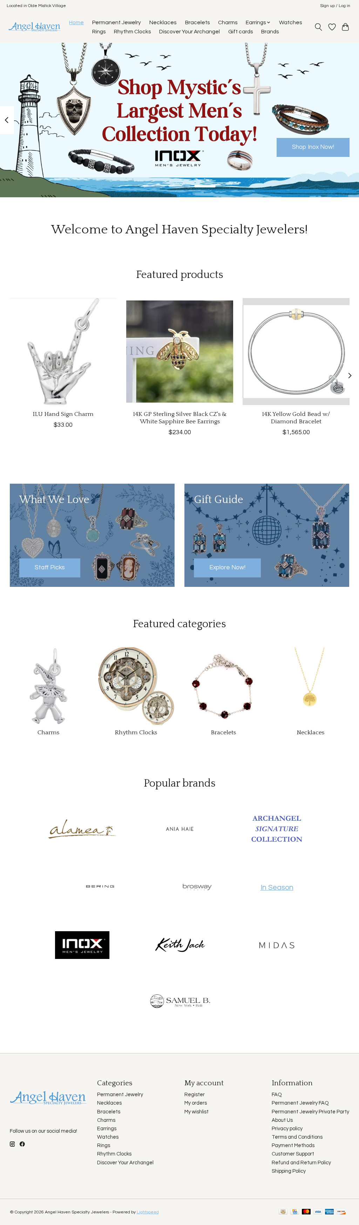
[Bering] (100, 887)
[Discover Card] (341, 1212)
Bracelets (197, 22)
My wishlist (196, 1111)
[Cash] (283, 1212)
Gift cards (240, 31)
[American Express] (329, 1212)
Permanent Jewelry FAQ (300, 1103)
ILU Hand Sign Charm (63, 414)
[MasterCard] (306, 1212)
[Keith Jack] (179, 945)
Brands (270, 31)
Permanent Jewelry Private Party (310, 1111)
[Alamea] (82, 829)
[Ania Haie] (179, 829)
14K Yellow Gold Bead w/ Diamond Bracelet (296, 418)
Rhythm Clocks (132, 31)
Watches (290, 22)
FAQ (277, 1094)
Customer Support (293, 1154)
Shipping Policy (289, 1171)
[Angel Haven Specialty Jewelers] (34, 27)
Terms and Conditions (297, 1137)
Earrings (106, 1128)
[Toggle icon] (318, 27)
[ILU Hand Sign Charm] (63, 351)
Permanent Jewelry (116, 22)
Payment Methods (293, 1145)
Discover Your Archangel (189, 31)
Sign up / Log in (335, 6)
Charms (227, 22)
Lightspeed (148, 1212)
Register (194, 1094)
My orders (195, 1103)
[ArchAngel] (277, 829)
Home (76, 22)
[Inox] (82, 945)
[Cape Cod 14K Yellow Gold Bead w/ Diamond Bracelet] (296, 351)
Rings (99, 31)
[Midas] (277, 945)
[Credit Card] (294, 1212)
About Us (282, 1120)
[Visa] (318, 1212)
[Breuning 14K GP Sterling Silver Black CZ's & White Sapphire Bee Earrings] (179, 351)
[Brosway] (197, 887)
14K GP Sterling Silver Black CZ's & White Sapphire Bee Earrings (179, 418)
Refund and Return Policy (301, 1162)
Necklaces (162, 22)
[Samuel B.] (179, 1004)
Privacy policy (287, 1128)
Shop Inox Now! (313, 147)
